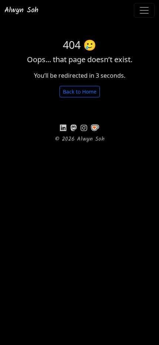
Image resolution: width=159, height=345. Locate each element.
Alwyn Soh (21, 10)
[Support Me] (95, 128)
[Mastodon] (73, 128)
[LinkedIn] (63, 128)
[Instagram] (84, 128)
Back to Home (80, 91)
